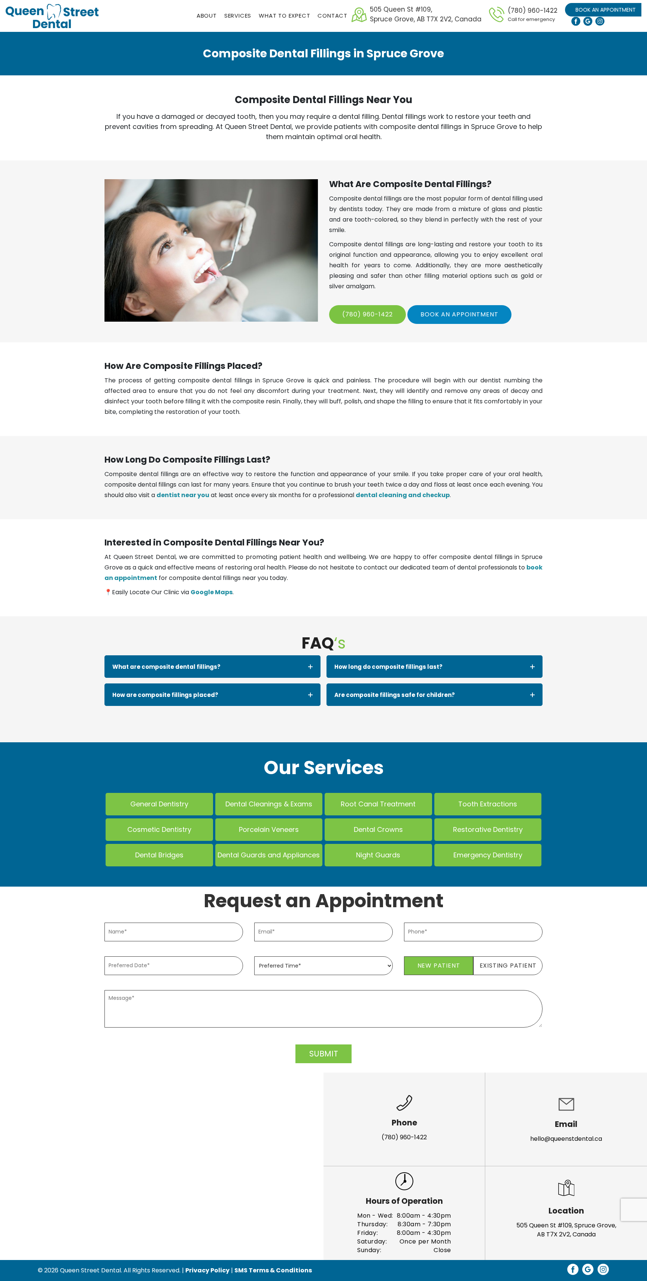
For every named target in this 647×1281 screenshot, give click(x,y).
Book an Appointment (605, 9)
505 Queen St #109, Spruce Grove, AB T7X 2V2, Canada (566, 1230)
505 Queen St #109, (426, 14)
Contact (332, 15)
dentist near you (183, 494)
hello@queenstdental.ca (566, 1138)
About (207, 15)
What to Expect (284, 15)
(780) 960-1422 (533, 14)
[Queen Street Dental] (52, 16)
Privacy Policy (207, 1270)
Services (237, 15)
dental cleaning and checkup (403, 494)
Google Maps (212, 592)
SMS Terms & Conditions (273, 1270)
